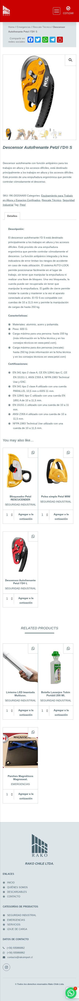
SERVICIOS (13, 924)
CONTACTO (13, 896)
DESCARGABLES (17, 892)
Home (11, 27)
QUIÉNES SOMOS (17, 887)
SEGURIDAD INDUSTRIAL (21, 915)
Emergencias (24, 27)
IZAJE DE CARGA (17, 929)
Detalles (12, 215)
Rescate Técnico (42, 27)
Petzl (23, 204)
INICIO (11, 882)
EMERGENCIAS (16, 920)
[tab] (12, 216)
